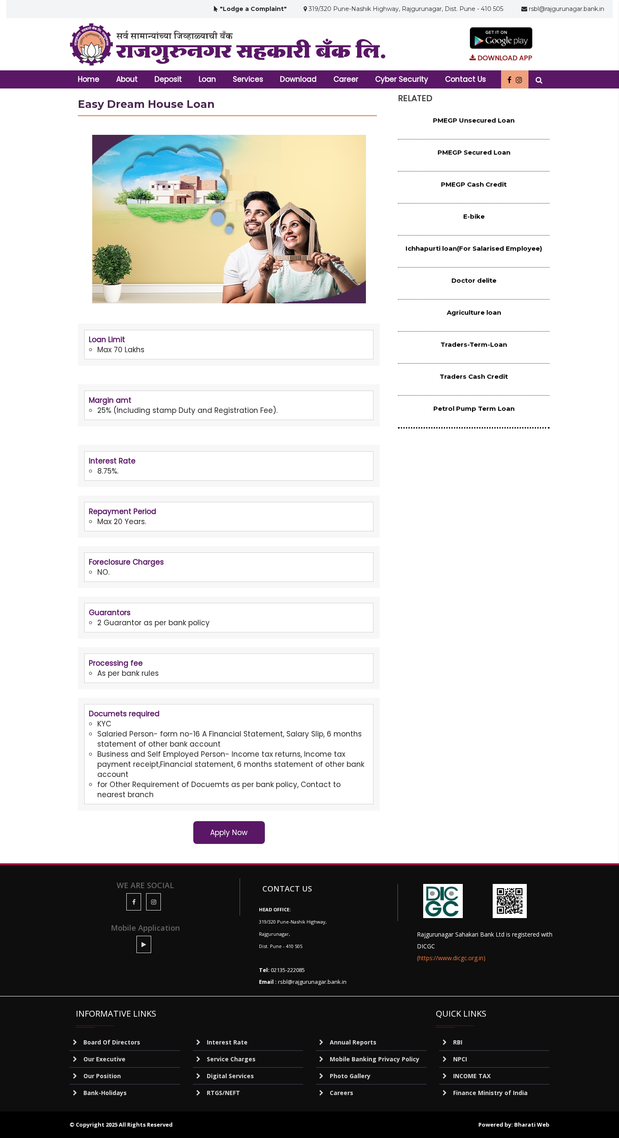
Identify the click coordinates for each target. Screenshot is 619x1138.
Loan (207, 79)
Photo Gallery (350, 1076)
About (127, 79)
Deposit (168, 79)
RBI (457, 1042)
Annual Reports (353, 1042)
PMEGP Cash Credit (474, 184)
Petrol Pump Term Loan (474, 408)
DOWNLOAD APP (504, 58)
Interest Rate (227, 1042)
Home (88, 79)
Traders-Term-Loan (473, 344)
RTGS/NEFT (223, 1093)
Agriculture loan (474, 312)
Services (248, 79)
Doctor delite (473, 280)
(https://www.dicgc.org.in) (451, 958)
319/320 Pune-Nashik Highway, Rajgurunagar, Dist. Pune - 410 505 (405, 9)
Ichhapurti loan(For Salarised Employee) (474, 248)
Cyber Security (401, 79)
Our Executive (104, 1059)
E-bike (474, 216)
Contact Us (465, 79)
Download (298, 79)
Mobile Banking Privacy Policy (374, 1059)
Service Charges (231, 1059)
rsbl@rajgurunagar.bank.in (565, 9)
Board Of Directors (111, 1042)
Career (346, 79)
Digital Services (230, 1076)
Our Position (102, 1076)
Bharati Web (532, 1124)
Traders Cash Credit (474, 376)
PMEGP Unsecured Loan (474, 120)
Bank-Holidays (105, 1093)
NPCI (460, 1059)
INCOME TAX (472, 1076)
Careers (341, 1093)
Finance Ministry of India (490, 1093)
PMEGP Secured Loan (474, 152)
